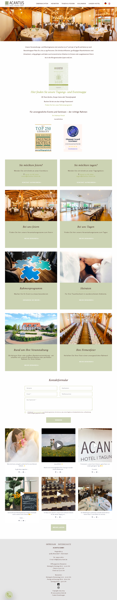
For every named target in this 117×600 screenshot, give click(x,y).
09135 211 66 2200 (32, 174)
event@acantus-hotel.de (31, 176)
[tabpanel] (31, 205)
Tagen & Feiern (68, 3)
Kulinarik (82, 3)
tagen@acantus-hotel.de (85, 176)
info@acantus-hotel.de (60, 559)
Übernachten (42, 3)
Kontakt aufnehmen (31, 182)
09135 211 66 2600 (87, 174)
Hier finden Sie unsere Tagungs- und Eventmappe (58, 92)
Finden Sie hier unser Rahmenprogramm (58, 105)
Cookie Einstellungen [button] (58, 595)
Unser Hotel (94, 3)
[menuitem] (105, 3)
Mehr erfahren (31, 238)
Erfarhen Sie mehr (31, 300)
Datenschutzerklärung (38, 412)
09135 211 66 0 (60, 557)
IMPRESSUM (51, 544)
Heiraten (55, 3)
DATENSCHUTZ (64, 544)
